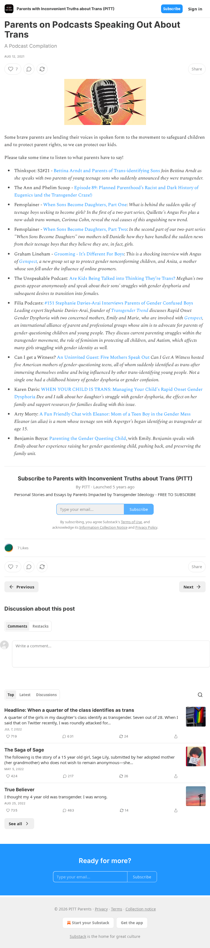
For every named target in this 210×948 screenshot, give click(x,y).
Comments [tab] (17, 626)
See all (15, 823)
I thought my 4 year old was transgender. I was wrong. (55, 796)
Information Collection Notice (103, 527)
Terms (116, 909)
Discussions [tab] (46, 694)
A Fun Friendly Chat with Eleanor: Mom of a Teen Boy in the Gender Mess (115, 414)
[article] (105, 723)
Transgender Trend (130, 310)
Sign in (195, 9)
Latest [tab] (25, 694)
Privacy (101, 909)
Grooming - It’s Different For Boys (89, 254)
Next (188, 587)
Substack (78, 936)
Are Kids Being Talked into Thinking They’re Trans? (122, 278)
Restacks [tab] (40, 626)
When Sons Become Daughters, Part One (85, 204)
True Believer (19, 789)
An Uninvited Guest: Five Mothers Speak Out (103, 357)
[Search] (200, 694)
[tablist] (28, 626)
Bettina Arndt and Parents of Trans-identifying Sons (107, 170)
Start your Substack (90, 922)
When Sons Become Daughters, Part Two (85, 229)
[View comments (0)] (29, 69)
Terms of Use (131, 521)
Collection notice (141, 909)
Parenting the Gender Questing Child (87, 438)
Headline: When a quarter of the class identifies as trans (69, 710)
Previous (25, 587)
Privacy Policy (146, 527)
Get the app (132, 922)
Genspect (28, 261)
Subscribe (171, 8)
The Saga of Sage (24, 750)
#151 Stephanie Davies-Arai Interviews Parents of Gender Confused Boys (119, 303)
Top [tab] (11, 694)
